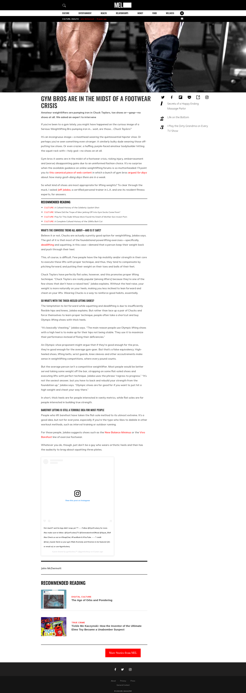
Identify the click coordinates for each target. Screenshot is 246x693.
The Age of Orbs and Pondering (91, 600)
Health (104, 13)
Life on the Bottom (178, 117)
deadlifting (47, 244)
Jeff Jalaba (64, 189)
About (113, 681)
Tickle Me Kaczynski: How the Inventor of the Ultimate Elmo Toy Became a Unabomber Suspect (106, 627)
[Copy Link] (198, 97)
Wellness (170, 13)
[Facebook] (171, 97)
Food (154, 13)
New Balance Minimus (118, 432)
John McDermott (87, 19)
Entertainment (85, 13)
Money (140, 13)
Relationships (122, 13)
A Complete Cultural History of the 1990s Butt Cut (73, 221)
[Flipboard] (180, 97)
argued (137, 172)
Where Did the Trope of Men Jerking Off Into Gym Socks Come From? (82, 212)
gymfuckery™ (71, 552)
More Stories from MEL (123, 653)
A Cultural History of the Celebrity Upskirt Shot (71, 207)
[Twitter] (162, 97)
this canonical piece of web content (70, 172)
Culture (65, 13)
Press (133, 681)
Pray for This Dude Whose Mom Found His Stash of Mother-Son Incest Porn (85, 216)
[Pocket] (189, 97)
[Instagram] (206, 97)
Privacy (123, 681)
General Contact (123, 685)
